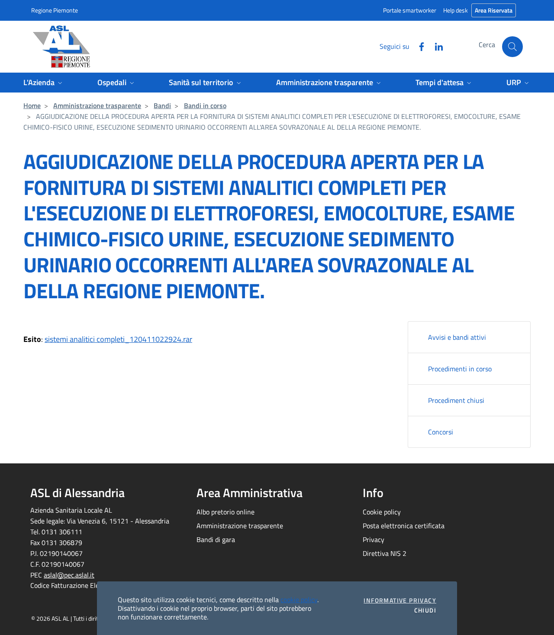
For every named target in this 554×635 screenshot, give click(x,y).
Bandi (162, 105)
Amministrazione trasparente (97, 105)
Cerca (487, 44)
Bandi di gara (215, 539)
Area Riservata (493, 10)
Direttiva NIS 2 (384, 553)
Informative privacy (400, 600)
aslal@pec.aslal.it (69, 575)
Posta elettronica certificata (403, 525)
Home (32, 105)
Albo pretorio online (225, 512)
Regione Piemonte (54, 10)
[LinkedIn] (435, 46)
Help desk (455, 10)
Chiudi (425, 610)
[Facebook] (418, 46)
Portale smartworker (409, 10)
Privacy (373, 539)
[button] (512, 46)
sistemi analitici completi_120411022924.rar (118, 339)
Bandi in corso (205, 105)
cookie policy (298, 599)
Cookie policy (382, 512)
